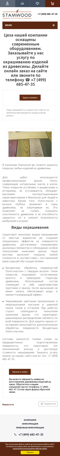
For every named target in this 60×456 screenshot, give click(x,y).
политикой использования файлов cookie (30, 448)
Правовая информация (30, 427)
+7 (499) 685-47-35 (48, 14)
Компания (30, 420)
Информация (30, 424)
